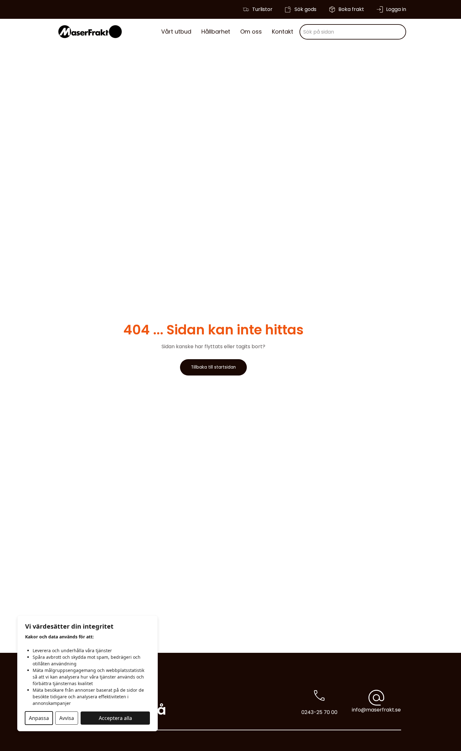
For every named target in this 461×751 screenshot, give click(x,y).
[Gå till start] (90, 31)
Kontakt (282, 31)
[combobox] (352, 32)
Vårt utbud (176, 31)
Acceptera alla (115, 718)
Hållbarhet (215, 31)
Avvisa (66, 718)
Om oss (251, 31)
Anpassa (39, 718)
